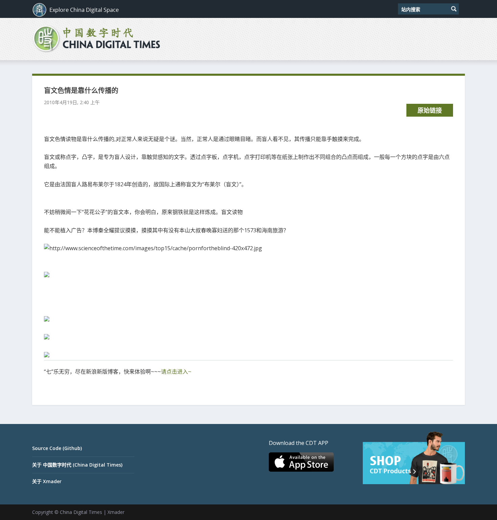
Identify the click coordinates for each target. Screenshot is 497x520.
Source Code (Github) (57, 448)
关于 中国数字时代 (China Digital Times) (77, 465)
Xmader (116, 512)
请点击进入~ (176, 371)
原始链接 (430, 110)
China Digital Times (81, 512)
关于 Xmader (47, 481)
